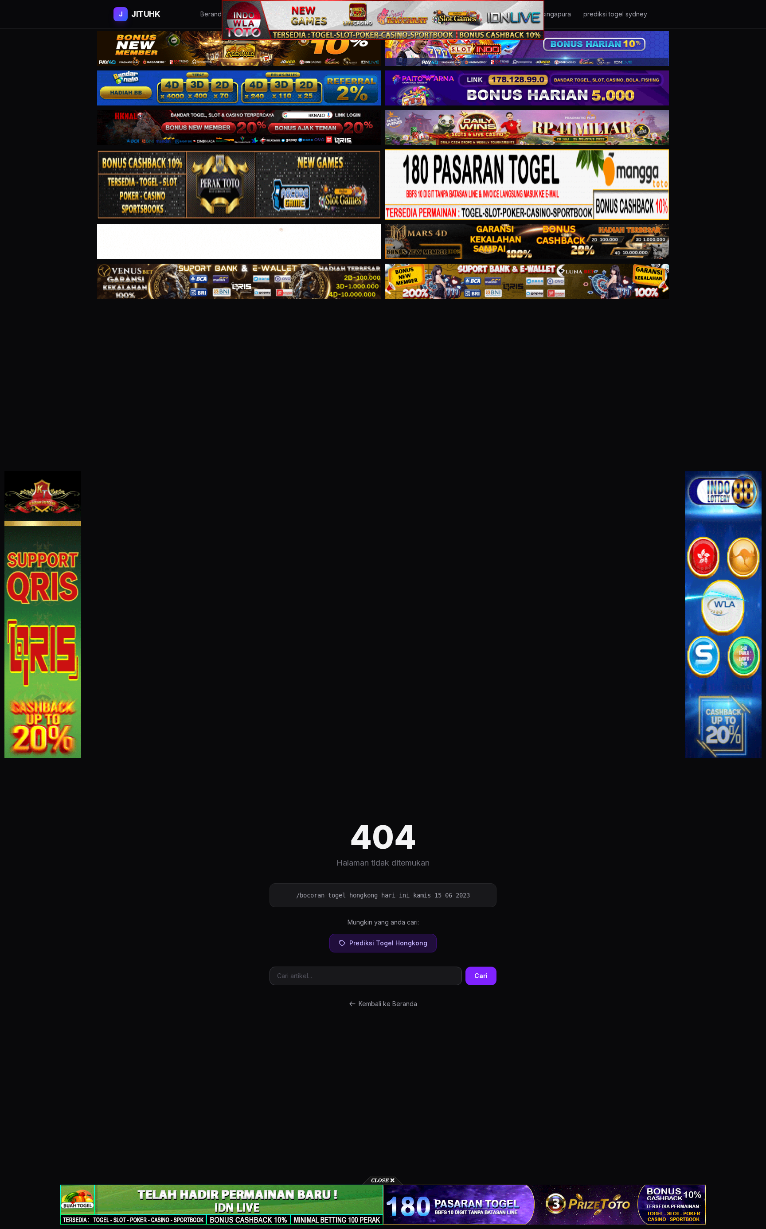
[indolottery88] (723, 614)
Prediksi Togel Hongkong (388, 943)
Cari (481, 975)
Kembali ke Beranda (388, 1003)
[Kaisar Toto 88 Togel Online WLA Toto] (42, 614)
